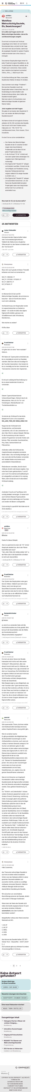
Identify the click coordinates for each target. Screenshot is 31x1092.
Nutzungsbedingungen (15, 1084)
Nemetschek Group (15, 1090)
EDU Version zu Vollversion (13, 1048)
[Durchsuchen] (3, 3)
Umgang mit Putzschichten (13, 1035)
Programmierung (8, 1045)
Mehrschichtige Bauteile (9, 210)
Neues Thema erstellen (12, 1008)
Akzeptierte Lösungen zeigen (14, 998)
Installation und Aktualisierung (12, 1051)
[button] (3, 215)
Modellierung (7, 1025)
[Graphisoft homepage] (23, 1067)
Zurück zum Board (10, 987)
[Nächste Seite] (20, 965)
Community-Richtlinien (15, 1086)
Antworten (22, 215)
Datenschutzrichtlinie (15, 1081)
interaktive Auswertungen (13, 1029)
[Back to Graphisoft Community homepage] (10, 3)
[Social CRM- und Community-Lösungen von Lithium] (5, 1073)
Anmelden (27, 3)
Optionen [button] (28, 10)
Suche (16, 3)
